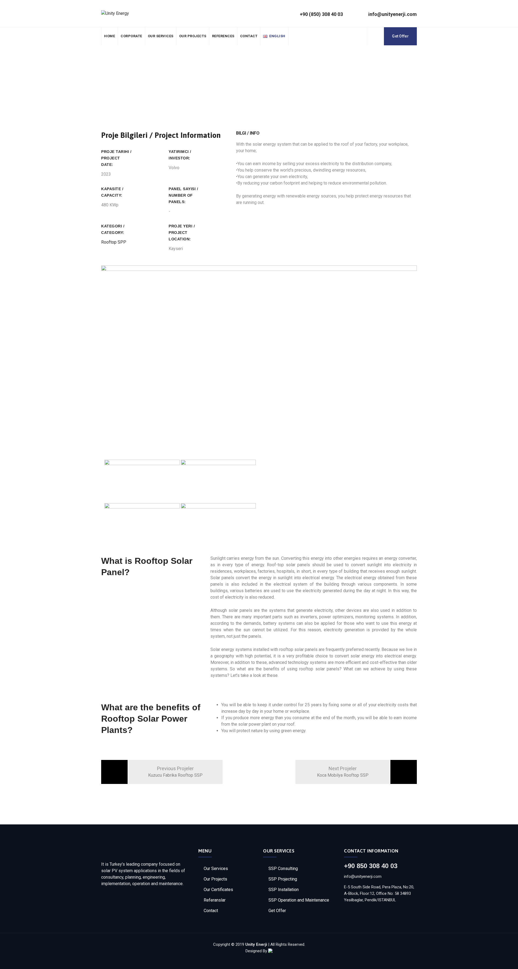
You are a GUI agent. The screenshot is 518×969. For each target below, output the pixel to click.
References (223, 36)
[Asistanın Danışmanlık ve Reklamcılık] (270, 950)
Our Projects (192, 36)
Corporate (131, 36)
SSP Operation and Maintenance (298, 900)
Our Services (160, 36)
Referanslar (215, 900)
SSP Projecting (282, 879)
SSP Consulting (283, 868)
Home (109, 36)
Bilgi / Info (248, 133)
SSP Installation (283, 889)
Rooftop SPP (113, 242)
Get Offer (400, 36)
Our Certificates (218, 889)
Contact (249, 36)
